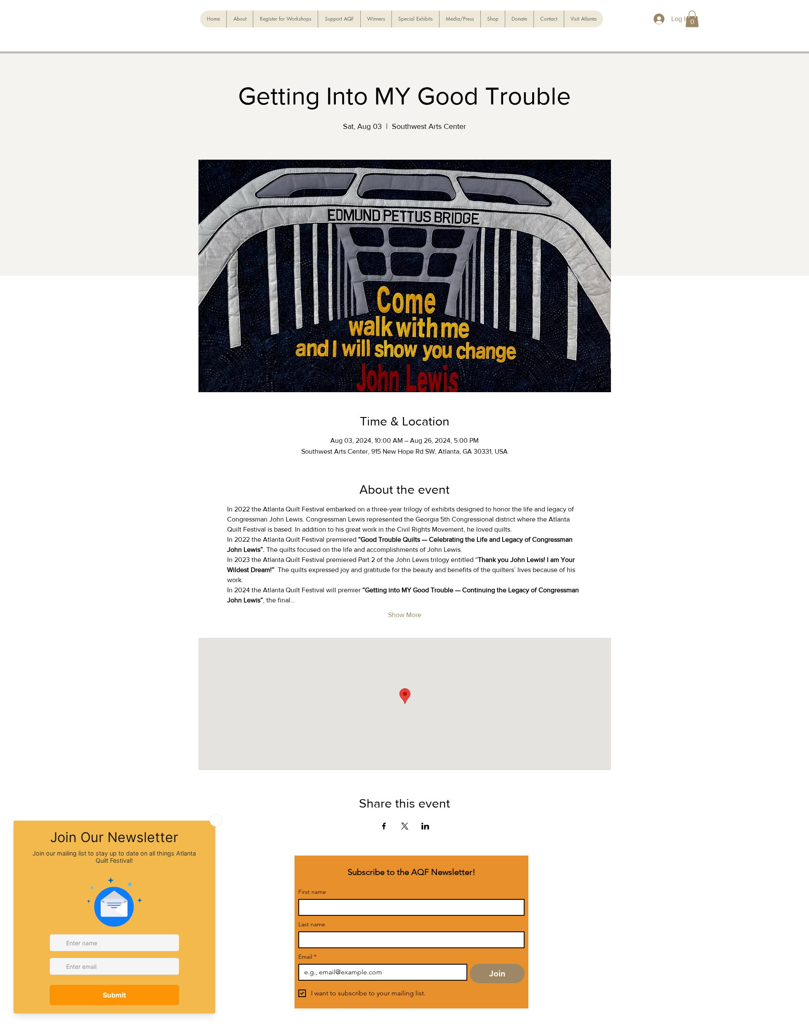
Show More (404, 614)
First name (312, 892)
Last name (311, 924)
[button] (692, 19)
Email (307, 956)
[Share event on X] (405, 826)
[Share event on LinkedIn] (425, 826)
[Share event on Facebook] (384, 826)
